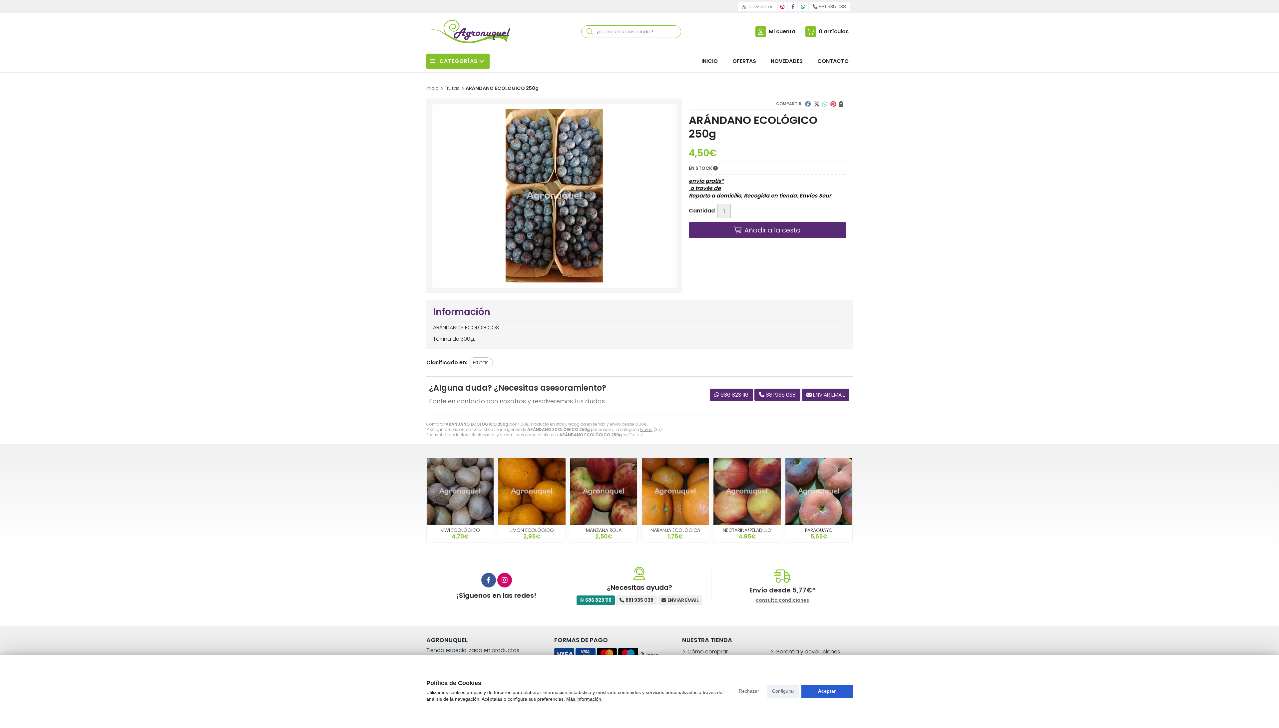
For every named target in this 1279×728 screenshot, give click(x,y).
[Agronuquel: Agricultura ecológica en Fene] (470, 31)
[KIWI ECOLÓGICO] (460, 491)
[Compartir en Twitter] (817, 104)
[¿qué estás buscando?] (631, 31)
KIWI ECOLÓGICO (460, 530)
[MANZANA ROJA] (603, 491)
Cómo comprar (707, 651)
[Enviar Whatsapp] (803, 6)
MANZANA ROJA (604, 530)
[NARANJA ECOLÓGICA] (675, 491)
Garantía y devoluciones (807, 651)
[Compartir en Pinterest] (833, 104)
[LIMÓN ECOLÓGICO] (531, 491)
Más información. (584, 699)
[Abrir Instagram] (782, 6)
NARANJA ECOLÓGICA (675, 530)
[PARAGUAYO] (818, 491)
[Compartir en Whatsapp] (825, 104)
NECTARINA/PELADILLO (747, 530)
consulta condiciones (782, 600)
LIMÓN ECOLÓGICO (532, 530)
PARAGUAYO (819, 530)
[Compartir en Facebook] (808, 104)
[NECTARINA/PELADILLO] (746, 491)
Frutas (646, 429)
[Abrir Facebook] (792, 6)
